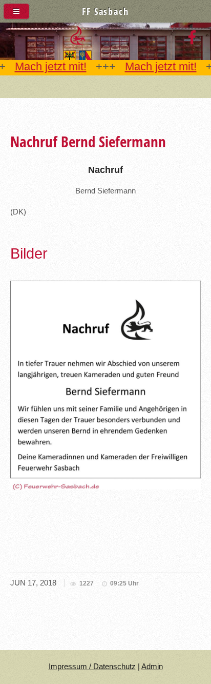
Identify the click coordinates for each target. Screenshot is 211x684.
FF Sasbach (105, 11)
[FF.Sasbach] (191, 37)
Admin (152, 666)
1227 (86, 583)
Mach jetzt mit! (51, 66)
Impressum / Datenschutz (92, 666)
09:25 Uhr (124, 583)
